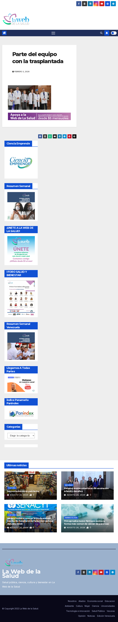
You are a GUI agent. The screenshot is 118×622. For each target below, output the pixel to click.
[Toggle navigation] (53, 33)
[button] (101, 33)
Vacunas (69, 485)
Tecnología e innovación (78, 611)
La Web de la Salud (21, 573)
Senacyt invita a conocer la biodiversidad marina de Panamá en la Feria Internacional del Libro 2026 (30, 521)
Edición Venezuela (106, 616)
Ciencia (95, 606)
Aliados (82, 601)
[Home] (4, 33)
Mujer (87, 606)
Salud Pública (98, 611)
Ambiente (69, 606)
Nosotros (72, 601)
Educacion (110, 601)
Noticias (91, 616)
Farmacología (71, 518)
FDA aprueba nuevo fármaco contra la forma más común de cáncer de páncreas (86, 522)
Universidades (108, 606)
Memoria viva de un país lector (23, 491)
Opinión (81, 616)
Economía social (95, 601)
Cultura (12, 488)
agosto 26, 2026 (19, 495)
